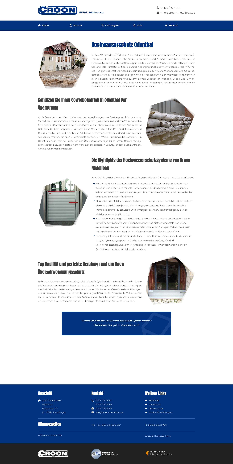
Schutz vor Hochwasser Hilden (158, 436)
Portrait (77, 25)
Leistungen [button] (111, 25)
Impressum (154, 404)
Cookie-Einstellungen (160, 412)
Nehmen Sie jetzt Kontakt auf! (117, 323)
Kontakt (173, 25)
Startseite (153, 400)
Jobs (139, 25)
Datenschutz (155, 408)
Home (45, 25)
